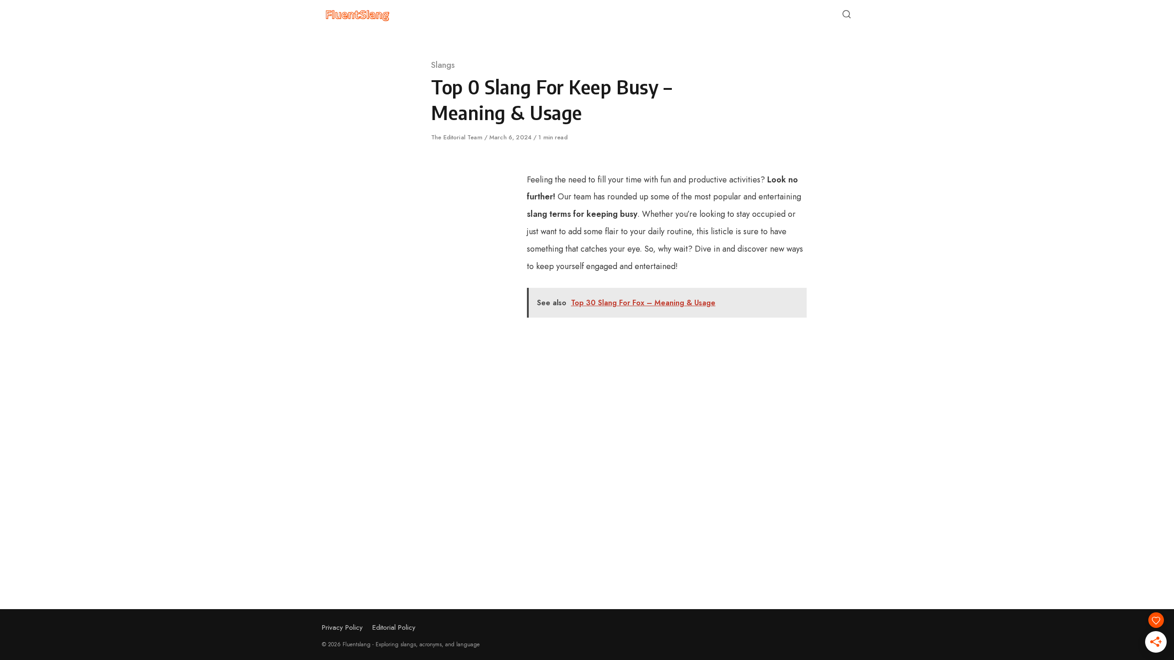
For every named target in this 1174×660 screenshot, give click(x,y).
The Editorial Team (457, 137)
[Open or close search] (846, 14)
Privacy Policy (342, 627)
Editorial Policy (393, 627)
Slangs (443, 65)
